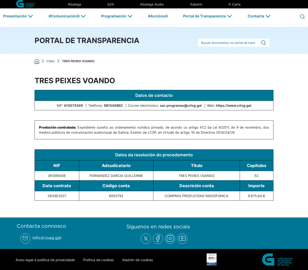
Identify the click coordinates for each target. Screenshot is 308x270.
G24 (110, 4)
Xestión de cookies (137, 260)
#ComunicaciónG (64, 16)
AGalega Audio (152, 4)
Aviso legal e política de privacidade (45, 260)
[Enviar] (263, 43)
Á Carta (234, 4)
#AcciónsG (158, 16)
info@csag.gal (46, 238)
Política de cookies (98, 260)
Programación (113, 16)
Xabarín (196, 4)
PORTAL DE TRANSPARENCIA (87, 40)
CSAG (51, 61)
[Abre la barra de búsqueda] (302, 16)
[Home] (37, 61)
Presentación (15, 16)
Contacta (256, 16)
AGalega (74, 4)
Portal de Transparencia (204, 16)
